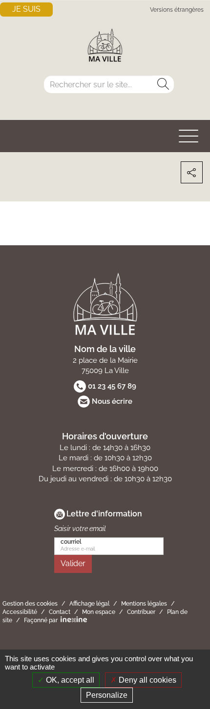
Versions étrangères (177, 9)
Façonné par (41, 620)
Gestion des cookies (30, 603)
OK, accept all (69, 680)
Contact (59, 612)
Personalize (106, 695)
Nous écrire (112, 401)
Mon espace (98, 612)
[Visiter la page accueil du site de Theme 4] (105, 46)
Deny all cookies (146, 680)
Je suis (26, 9)
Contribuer (141, 612)
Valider (73, 563)
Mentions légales (144, 603)
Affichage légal (89, 603)
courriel (71, 541)
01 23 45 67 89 (112, 386)
